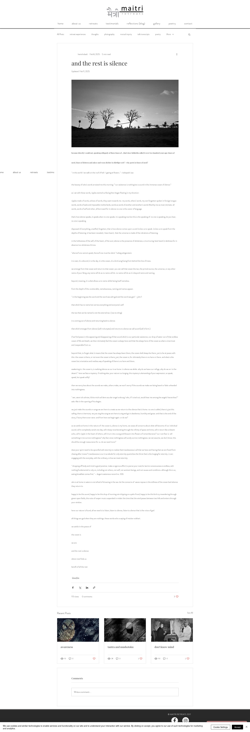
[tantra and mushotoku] (125, 630)
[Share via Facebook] (72, 587)
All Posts (60, 34)
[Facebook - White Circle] (174, 720)
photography (109, 34)
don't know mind (164, 647)
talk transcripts (143, 34)
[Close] (246, 727)
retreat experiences (78, 34)
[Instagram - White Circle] (185, 720)
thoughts (95, 34)
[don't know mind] (172, 630)
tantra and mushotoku (120, 647)
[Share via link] (94, 587)
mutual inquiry (126, 34)
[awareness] (78, 630)
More (168, 34)
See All (190, 612)
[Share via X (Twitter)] (80, 587)
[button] (76, 23)
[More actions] (177, 54)
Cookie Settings (220, 727)
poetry (158, 34)
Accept (237, 727)
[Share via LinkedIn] (87, 587)
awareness (67, 647)
